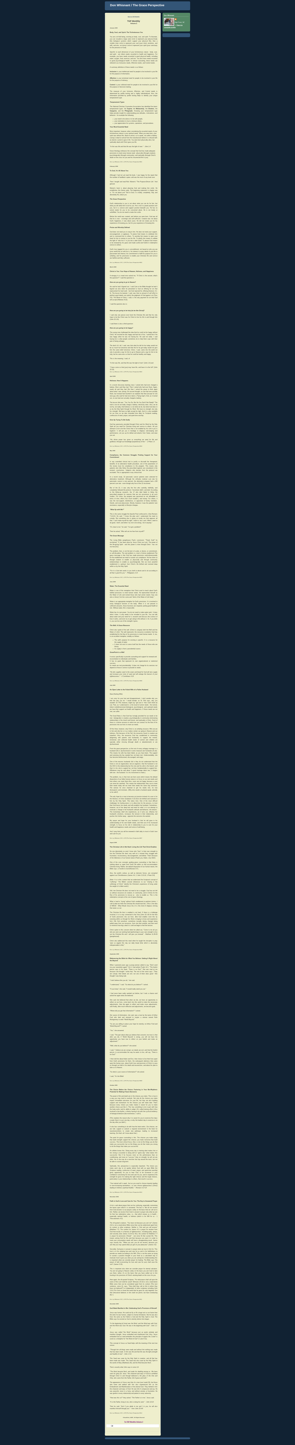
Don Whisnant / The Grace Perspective (137, 5)
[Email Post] (112, 1426)
